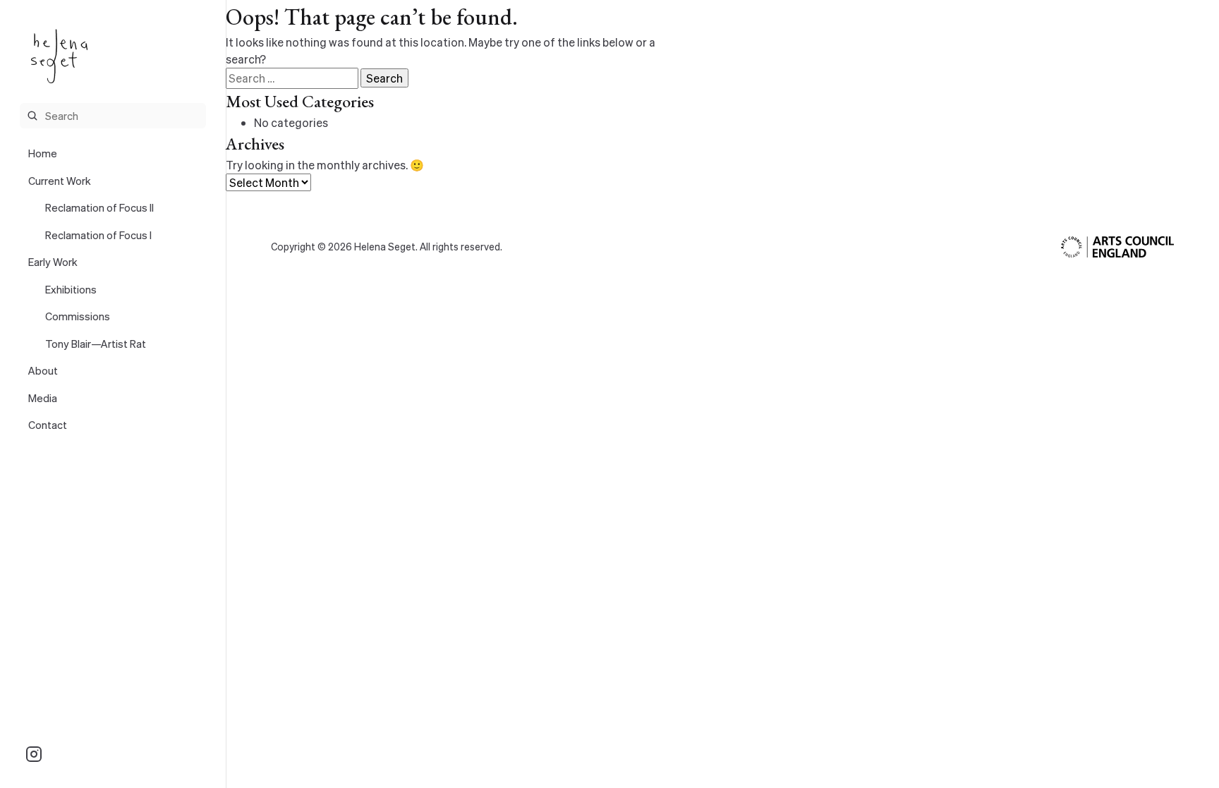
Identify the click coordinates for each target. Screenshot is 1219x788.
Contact (47, 425)
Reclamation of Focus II (99, 207)
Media (42, 398)
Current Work (59, 181)
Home (42, 153)
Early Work (53, 262)
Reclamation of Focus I (98, 235)
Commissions (77, 316)
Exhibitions (71, 289)
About (43, 370)
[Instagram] (34, 754)
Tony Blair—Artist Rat (95, 344)
